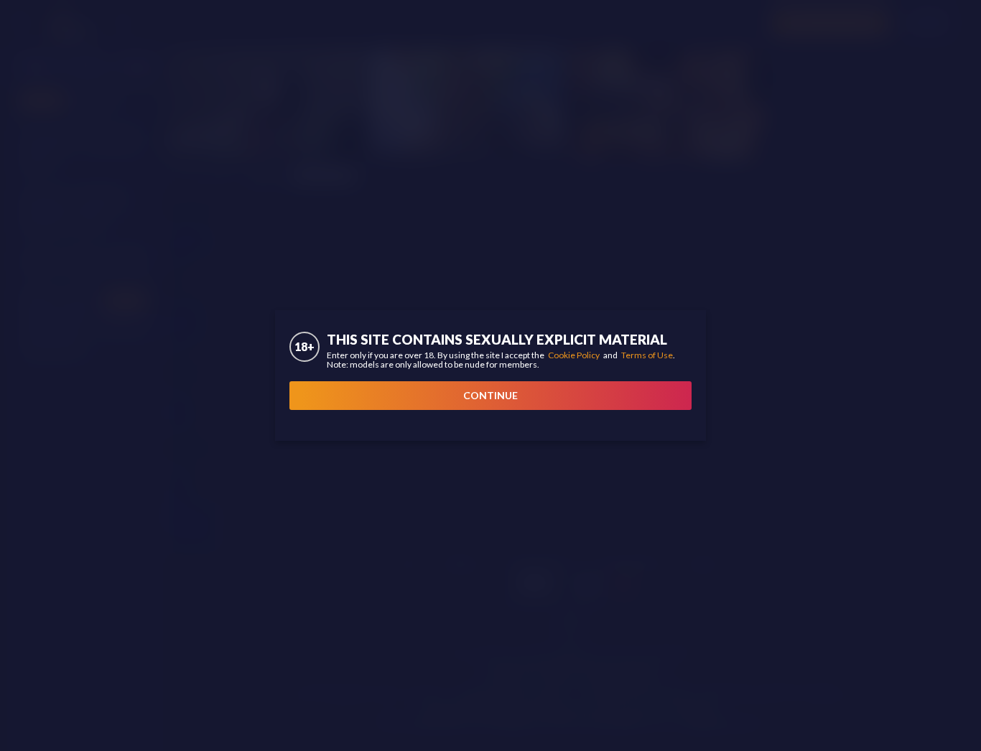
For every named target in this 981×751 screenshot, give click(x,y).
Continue (490, 395)
